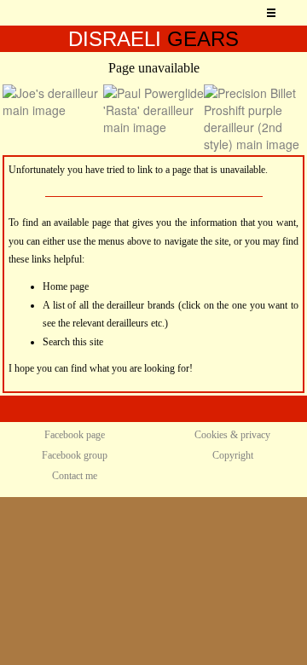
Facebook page (74, 435)
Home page (66, 286)
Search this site (73, 342)
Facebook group (74, 455)
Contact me (74, 476)
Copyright (232, 455)
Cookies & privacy (232, 435)
